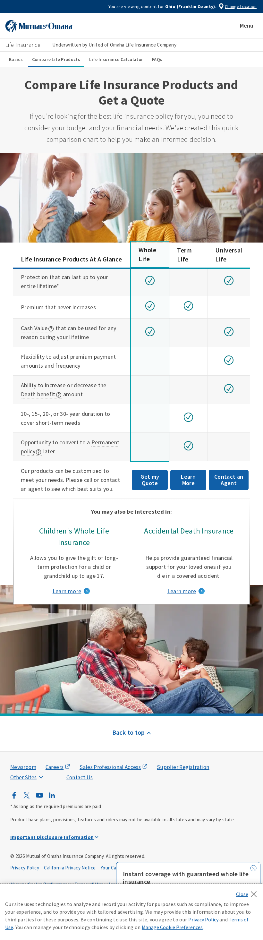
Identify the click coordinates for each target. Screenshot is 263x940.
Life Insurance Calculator (116, 59)
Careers (55, 767)
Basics (16, 59)
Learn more (67, 591)
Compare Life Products (56, 59)
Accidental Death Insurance (188, 531)
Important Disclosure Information (52, 837)
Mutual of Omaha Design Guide (38, 764)
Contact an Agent (228, 480)
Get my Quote (149, 480)
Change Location (241, 6)
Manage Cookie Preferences (172, 927)
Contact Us (79, 777)
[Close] (248, 892)
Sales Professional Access (110, 767)
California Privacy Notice (70, 868)
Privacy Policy (24, 868)
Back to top (128, 732)
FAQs (157, 59)
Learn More (188, 480)
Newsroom (23, 767)
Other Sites (23, 777)
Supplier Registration (183, 767)
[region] (131, 912)
